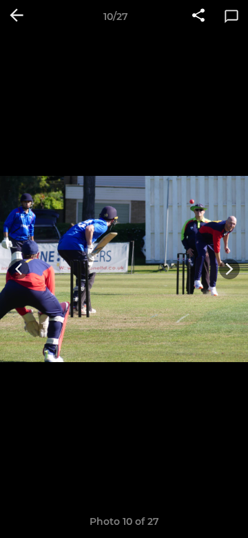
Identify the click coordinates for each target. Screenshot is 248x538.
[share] (198, 16)
